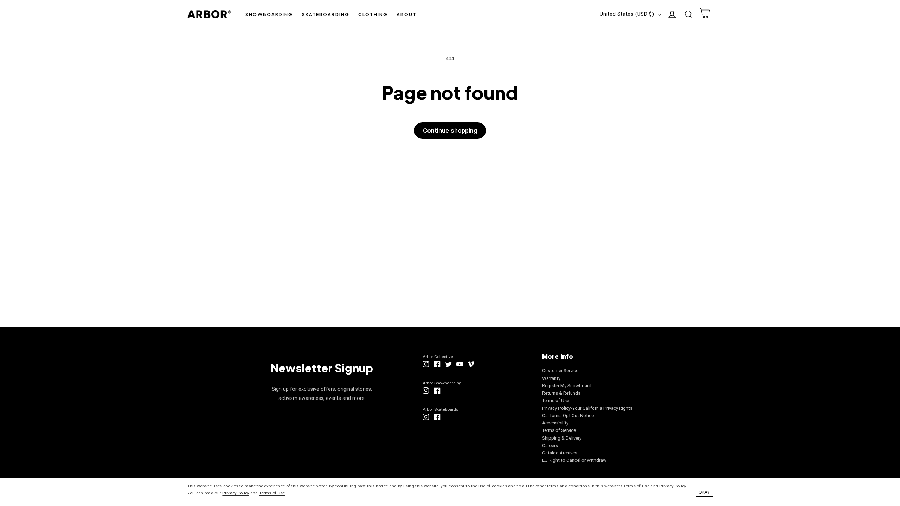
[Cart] (704, 14)
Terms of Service (559, 430)
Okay (704, 492)
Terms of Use (555, 400)
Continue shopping (450, 130)
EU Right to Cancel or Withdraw (574, 460)
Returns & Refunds (561, 393)
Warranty (551, 378)
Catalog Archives (559, 452)
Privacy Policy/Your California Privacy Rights (587, 408)
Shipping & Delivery (561, 438)
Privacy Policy (235, 493)
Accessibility (555, 423)
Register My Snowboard (566, 385)
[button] (269, 14)
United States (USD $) (627, 14)
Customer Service (560, 370)
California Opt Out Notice (568, 415)
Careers (550, 445)
